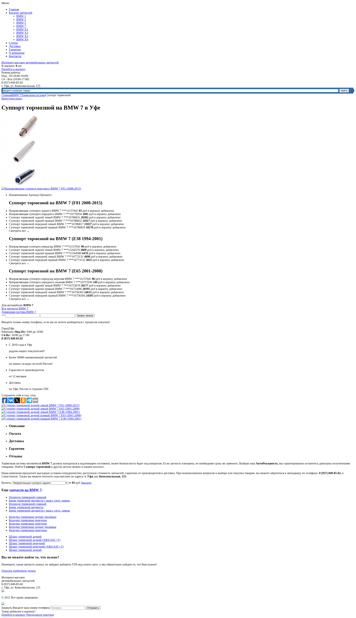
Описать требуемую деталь (18, 570)
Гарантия (15, 49)
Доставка (15, 46)
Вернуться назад (11, 98)
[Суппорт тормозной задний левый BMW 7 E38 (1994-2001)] (40, 412)
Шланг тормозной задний (25, 536)
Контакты (15, 56)
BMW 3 (21, 19)
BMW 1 (21, 16)
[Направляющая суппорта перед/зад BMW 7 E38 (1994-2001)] (26, 161)
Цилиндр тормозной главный (27, 497)
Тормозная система (33, 95)
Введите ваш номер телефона (31, 607)
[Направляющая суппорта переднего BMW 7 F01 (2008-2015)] (41, 188)
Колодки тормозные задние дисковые (32, 516)
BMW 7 (21, 26)
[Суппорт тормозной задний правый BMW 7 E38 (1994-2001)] (41, 418)
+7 (3, 315)
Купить (6, 482)
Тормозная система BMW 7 (18, 311)
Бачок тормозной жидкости (26, 507)
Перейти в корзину (13, 69)
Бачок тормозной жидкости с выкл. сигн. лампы (39, 500)
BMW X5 (22, 36)
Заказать (86, 482)
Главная (14, 9)
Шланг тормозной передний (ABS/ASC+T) (36, 546)
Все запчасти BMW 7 (14, 308)
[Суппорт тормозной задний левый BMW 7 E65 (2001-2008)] (40, 408)
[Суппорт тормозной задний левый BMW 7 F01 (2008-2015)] (40, 405)
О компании (16, 52)
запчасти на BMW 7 (25, 490)
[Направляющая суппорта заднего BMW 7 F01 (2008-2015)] (26, 137)
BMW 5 (21, 22)
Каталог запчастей (20, 12)
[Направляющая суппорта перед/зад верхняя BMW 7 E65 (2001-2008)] (26, 185)
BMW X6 (22, 39)
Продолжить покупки (40, 614)
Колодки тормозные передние (28, 520)
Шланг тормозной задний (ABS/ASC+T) (34, 539)
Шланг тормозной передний (27, 543)
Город (5, 328)
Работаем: (7, 331)
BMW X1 (22, 29)
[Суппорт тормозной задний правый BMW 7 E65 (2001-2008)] (41, 415)
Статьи (13, 42)
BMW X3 (22, 32)
